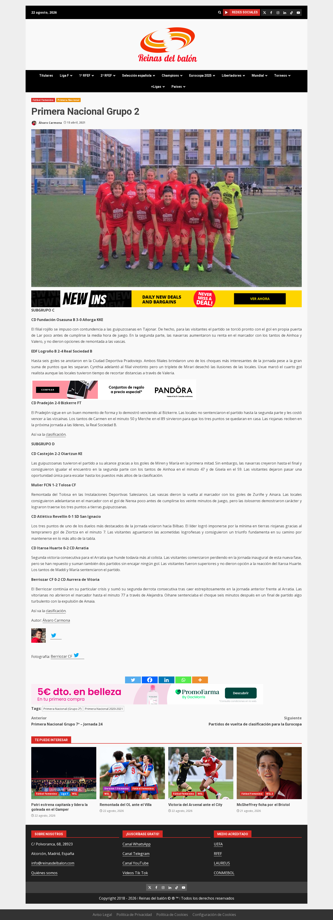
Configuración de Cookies (214, 914)
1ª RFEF (84, 75)
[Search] (219, 12)
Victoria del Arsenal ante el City (200, 773)
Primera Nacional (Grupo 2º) (62, 709)
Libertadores (231, 75)
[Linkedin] (166, 680)
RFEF (218, 853)
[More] (200, 680)
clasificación (56, 434)
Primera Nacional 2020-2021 (104, 709)
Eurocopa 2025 (200, 75)
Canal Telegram (136, 853)
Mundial (258, 75)
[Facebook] (150, 680)
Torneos (280, 75)
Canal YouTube (136, 863)
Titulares (46, 75)
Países (176, 86)
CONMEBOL (224, 872)
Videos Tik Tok (135, 872)
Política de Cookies (172, 914)
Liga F (64, 75)
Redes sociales (245, 12)
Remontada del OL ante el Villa (132, 773)
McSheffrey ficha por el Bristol (269, 773)
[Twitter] (133, 680)
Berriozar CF (62, 656)
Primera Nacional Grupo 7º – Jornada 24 (66, 721)
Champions (170, 75)
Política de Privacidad (134, 914)
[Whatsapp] (183, 680)
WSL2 (269, 793)
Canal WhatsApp (137, 844)
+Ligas (156, 86)
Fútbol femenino (43, 100)
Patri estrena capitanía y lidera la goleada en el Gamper (63, 773)
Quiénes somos (44, 872)
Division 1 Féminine (116, 788)
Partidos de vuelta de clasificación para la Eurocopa (255, 721)
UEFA (218, 844)
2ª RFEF (106, 75)
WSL (74, 793)
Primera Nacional (69, 100)
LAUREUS (222, 863)
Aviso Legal (102, 914)
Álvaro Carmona (50, 122)
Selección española (137, 75)
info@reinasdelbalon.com (52, 863)
